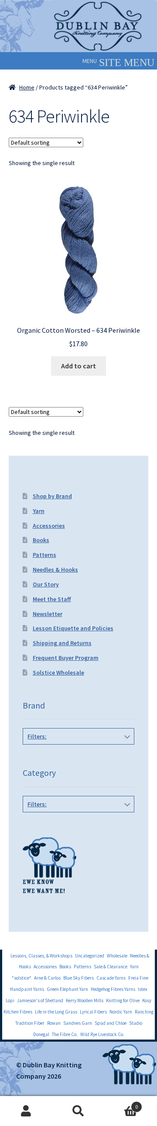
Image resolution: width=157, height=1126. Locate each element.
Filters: (37, 736)
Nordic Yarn (120, 1012)
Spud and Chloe (110, 1023)
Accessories (49, 526)
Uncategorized (89, 956)
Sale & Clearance (110, 967)
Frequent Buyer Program (66, 658)
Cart (121, 1103)
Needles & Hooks (55, 569)
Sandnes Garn (77, 1023)
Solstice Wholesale (58, 672)
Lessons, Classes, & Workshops (41, 956)
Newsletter (47, 614)
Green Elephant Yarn (67, 989)
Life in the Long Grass (56, 1012)
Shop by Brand (52, 496)
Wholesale (117, 956)
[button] (89, 61)
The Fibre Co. (65, 1034)
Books (41, 540)
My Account (26, 1111)
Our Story (46, 584)
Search (78, 1111)
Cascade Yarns (111, 978)
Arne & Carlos (47, 978)
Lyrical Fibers (93, 1012)
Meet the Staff (52, 599)
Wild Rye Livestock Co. (102, 1034)
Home (26, 87)
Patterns (44, 555)
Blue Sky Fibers (78, 978)
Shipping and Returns (62, 643)
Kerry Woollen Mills (84, 1000)
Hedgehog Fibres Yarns (113, 989)
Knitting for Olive (123, 1000)
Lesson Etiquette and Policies (73, 628)
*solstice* (21, 978)
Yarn (38, 511)
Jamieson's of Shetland (40, 1000)
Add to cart (78, 365)
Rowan (54, 1023)
